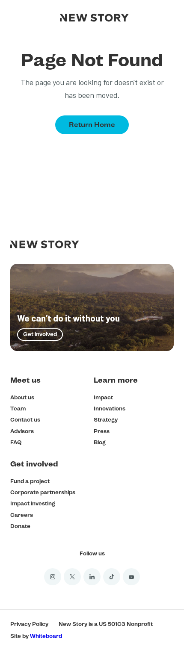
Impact (103, 397)
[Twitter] (72, 576)
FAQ (15, 442)
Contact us (25, 419)
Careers (21, 515)
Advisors (22, 431)
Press (102, 431)
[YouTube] (131, 576)
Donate (20, 526)
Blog (100, 442)
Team (18, 408)
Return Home (92, 125)
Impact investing (32, 503)
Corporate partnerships (42, 492)
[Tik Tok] (111, 576)
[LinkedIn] (92, 576)
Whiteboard (46, 636)
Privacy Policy (29, 624)
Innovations (109, 408)
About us (22, 397)
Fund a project (30, 481)
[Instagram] (52, 576)
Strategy (106, 419)
